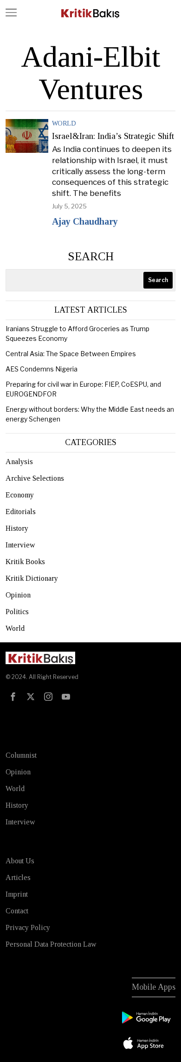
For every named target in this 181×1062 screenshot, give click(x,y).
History (17, 528)
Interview (20, 545)
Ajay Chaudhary (85, 221)
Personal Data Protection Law (51, 944)
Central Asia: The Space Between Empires (71, 354)
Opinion (18, 595)
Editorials (21, 511)
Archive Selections (35, 478)
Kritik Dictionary (32, 578)
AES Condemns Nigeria (42, 369)
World (64, 123)
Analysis (19, 461)
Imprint (17, 894)
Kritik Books (25, 562)
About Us (20, 861)
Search (91, 256)
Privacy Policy (28, 927)
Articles (18, 877)
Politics (17, 612)
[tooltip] (13, 696)
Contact (17, 911)
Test (14, 716)
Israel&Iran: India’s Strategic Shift (113, 136)
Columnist (21, 755)
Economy (20, 495)
